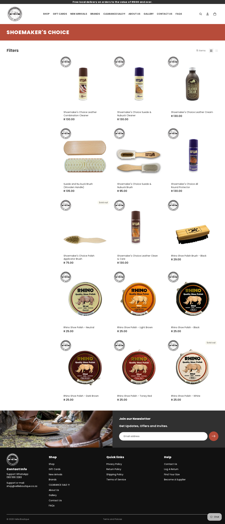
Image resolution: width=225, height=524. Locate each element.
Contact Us (55, 500)
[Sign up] (213, 436)
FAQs (52, 505)
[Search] (200, 14)
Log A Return (171, 469)
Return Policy (113, 469)
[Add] (106, 102)
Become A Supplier (175, 479)
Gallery (53, 495)
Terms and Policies (112, 519)
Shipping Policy (114, 474)
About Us (54, 490)
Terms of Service (116, 479)
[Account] (207, 14)
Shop (52, 464)
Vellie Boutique (21, 519)
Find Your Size (172, 474)
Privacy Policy (114, 464)
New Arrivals (55, 474)
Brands (52, 479)
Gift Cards (54, 469)
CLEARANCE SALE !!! (59, 484)
